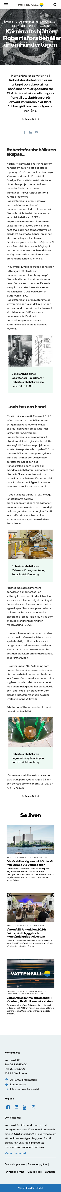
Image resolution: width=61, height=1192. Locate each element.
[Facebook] (24, 132)
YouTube (25, 1107)
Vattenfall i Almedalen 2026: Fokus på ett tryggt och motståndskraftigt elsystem (26, 933)
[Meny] (6, 5)
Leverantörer (18, 1084)
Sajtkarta (50, 1171)
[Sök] (56, 4)
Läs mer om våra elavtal (24, 1089)
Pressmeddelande (15, 991)
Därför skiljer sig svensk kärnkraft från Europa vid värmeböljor (30, 863)
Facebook (8, 1107)
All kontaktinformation (23, 1079)
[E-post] (36, 132)
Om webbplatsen (15, 1164)
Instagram (33, 1107)
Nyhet (9, 22)
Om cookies (35, 1171)
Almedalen (22, 925)
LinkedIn (16, 1107)
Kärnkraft (22, 857)
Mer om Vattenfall (15, 1153)
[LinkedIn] (30, 132)
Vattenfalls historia (35, 22)
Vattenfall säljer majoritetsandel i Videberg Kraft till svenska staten (30, 999)
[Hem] (30, 4)
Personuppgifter (37, 1164)
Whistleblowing (15, 1171)
